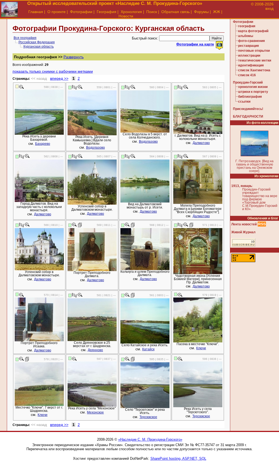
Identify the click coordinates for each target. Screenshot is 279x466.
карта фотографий (253, 31)
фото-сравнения (251, 40)
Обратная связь (175, 12)
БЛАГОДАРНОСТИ (248, 116)
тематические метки (254, 60)
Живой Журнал (243, 232)
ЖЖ (216, 12)
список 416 (247, 75)
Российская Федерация (37, 42)
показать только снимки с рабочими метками (53, 71)
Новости (126, 16)
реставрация (248, 45)
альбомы (245, 36)
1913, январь (241, 186)
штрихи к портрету (253, 91)
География (106, 12)
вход (269, 8)
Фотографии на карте (195, 44)
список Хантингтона (254, 70)
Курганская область (38, 46)
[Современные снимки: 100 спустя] (74, 87)
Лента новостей (244, 224)
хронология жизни (253, 86)
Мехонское (95, 412)
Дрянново (95, 350)
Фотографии (81, 12)
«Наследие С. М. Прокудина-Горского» (150, 439)
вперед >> (59, 78)
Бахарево (42, 143)
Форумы (201, 12)
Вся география (25, 37)
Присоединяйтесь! (248, 109)
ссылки (244, 101)
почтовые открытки (254, 50)
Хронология (131, 12)
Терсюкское (148, 417)
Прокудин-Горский (248, 82)
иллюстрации (249, 55)
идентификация (251, 65)
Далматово (201, 143)
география (246, 26)
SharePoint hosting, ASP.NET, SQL (178, 458)
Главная (35, 12)
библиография (250, 96)
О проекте (56, 12)
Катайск (148, 349)
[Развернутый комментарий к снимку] (80, 225)
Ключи (201, 348)
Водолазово (95, 147)
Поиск (151, 12)
